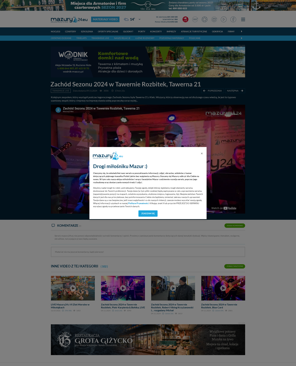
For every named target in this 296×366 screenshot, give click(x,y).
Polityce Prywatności (138, 203)
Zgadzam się (148, 213)
